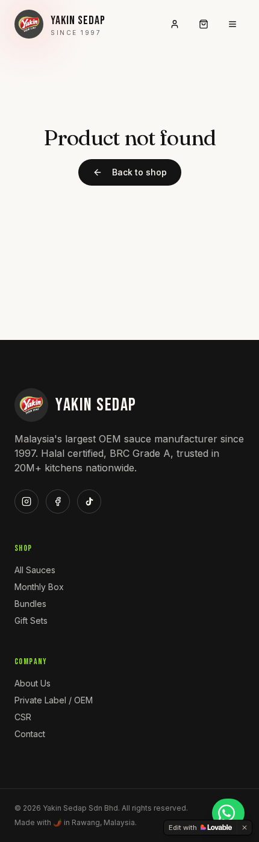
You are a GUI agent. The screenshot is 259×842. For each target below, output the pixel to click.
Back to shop (139, 172)
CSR (22, 717)
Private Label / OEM (53, 700)
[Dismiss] (244, 827)
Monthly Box (39, 587)
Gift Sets (31, 620)
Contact (29, 734)
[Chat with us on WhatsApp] (228, 813)
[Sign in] (175, 24)
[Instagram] (26, 501)
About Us (32, 683)
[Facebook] (58, 501)
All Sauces (34, 570)
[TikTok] (89, 501)
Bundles (30, 604)
